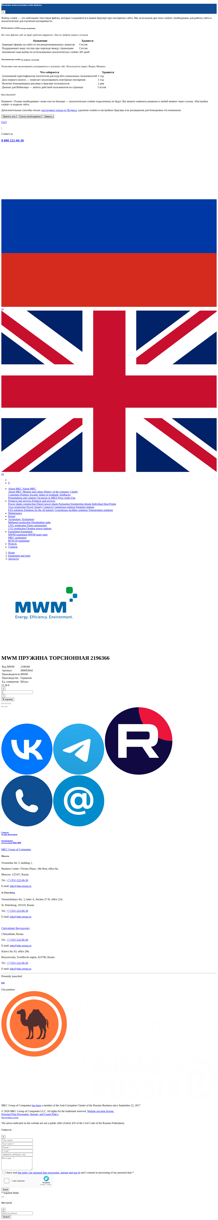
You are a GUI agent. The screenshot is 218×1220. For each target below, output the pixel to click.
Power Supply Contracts (40, 507)
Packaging (65, 504)
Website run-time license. (100, 1111)
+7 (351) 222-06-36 (17, 880)
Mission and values (33, 491)
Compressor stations (64, 507)
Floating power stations (38, 528)
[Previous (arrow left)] (2, 706)
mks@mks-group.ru (20, 886)
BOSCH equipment (18, 540)
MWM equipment (18, 534)
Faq (73, 497)
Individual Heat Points (104, 504)
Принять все (9, 116)
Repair (11, 516)
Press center (64, 497)
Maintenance (15, 513)
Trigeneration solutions (100, 510)
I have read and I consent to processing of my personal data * (69, 1172)
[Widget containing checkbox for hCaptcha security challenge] (27, 1180)
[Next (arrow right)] (6, 706)
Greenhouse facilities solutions (71, 510)
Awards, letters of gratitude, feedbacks (50, 494)
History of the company (57, 491)
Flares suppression (37, 525)
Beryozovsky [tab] (22, 928)
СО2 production (17, 528)
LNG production (17, 525)
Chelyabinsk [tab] (8, 928)
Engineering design (81, 504)
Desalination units (41, 522)
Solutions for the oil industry (39, 510)
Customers (14, 494)
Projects (12, 543)
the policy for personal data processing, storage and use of (49, 1172)
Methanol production (19, 522)
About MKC (15, 491)
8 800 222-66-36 (12, 140)
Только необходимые (30, 116)
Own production (17, 507)
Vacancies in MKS (47, 497)
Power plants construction (22, 504)
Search (6, 1217)
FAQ (4, 122)
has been (36, 1105)
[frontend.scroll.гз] (2, 1196)
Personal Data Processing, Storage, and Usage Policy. (30, 1114)
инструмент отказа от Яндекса (59, 110)
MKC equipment (17, 537)
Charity (74, 491)
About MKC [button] (15, 488)
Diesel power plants (48, 504)
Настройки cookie (10, 1117)
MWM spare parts (38, 534)
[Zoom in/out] (9, 703)
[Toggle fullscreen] (6, 703)
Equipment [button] (14, 531)
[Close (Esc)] (2, 703)
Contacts (13, 546)
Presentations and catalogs (22, 497)
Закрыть (48, 116)
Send (5, 1189)
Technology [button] (15, 519)
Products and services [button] (20, 500)
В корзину (8, 699)
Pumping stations (85, 507)
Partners (24, 494)
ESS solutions (16, 510)
